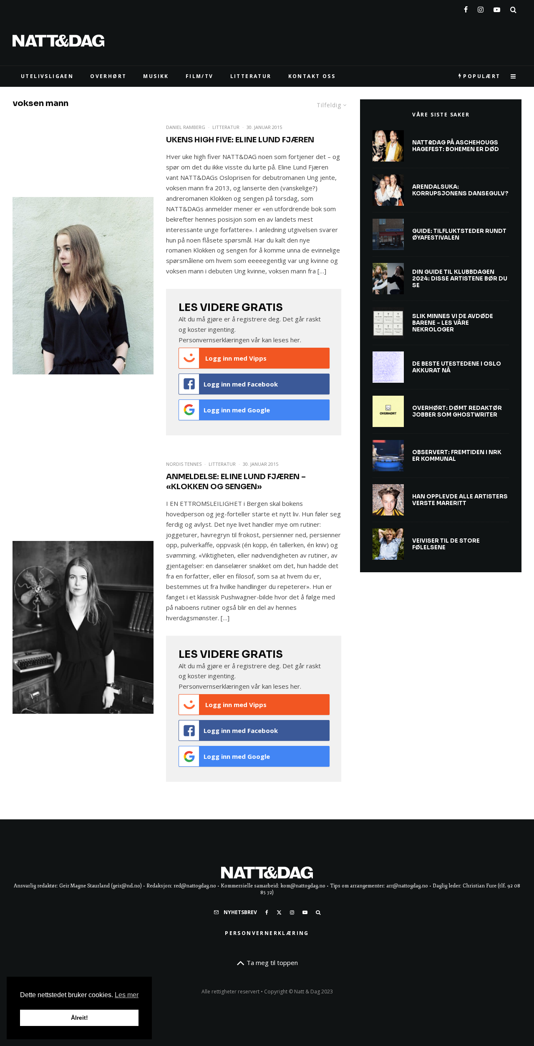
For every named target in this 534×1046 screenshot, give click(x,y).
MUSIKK (156, 76)
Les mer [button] (127, 994)
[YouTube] (497, 8)
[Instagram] (481, 8)
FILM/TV (200, 76)
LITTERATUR (251, 76)
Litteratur (225, 127)
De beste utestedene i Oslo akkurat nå (456, 367)
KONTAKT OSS (311, 76)
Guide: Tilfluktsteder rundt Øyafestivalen (459, 234)
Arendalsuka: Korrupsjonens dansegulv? (460, 190)
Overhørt (108, 76)
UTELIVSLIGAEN (47, 76)
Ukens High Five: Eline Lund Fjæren (240, 139)
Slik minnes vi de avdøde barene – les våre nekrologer (452, 323)
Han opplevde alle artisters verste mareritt (460, 499)
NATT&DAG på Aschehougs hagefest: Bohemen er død (455, 145)
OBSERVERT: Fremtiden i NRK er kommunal (456, 455)
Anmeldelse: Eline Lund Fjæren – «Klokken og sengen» (236, 481)
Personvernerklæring (267, 933)
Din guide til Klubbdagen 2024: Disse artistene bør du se (459, 278)
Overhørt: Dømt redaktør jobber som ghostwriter (457, 411)
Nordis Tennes (184, 464)
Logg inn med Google (237, 410)
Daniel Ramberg (185, 127)
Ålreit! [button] (79, 1017)
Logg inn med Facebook (241, 384)
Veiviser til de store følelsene (446, 544)
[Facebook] (466, 8)
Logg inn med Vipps (235, 358)
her (295, 340)
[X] (279, 912)
